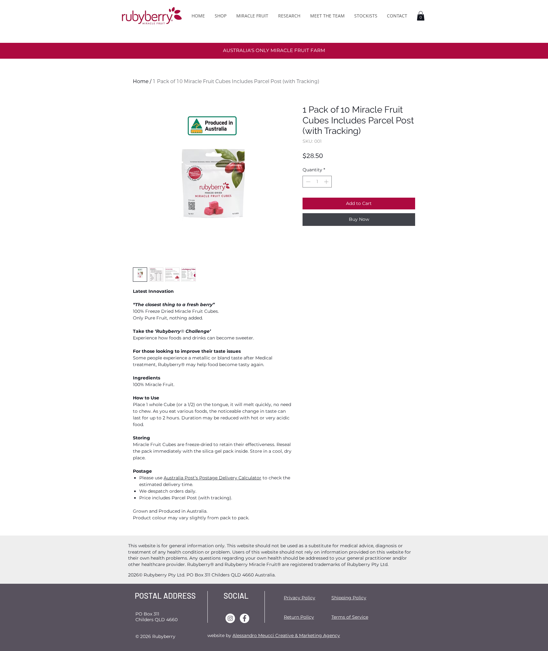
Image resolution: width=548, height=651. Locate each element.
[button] (421, 16)
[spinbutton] (317, 181)
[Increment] (327, 181)
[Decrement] (307, 181)
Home (140, 81)
